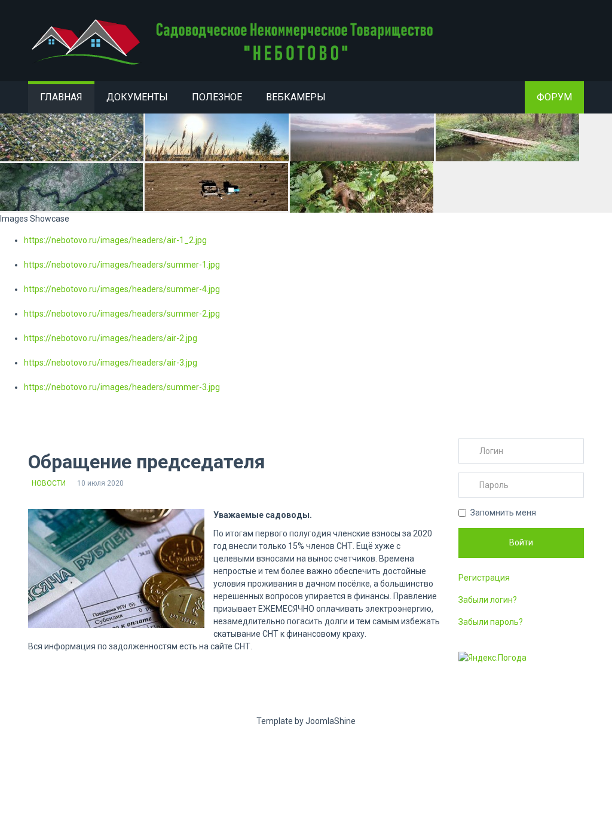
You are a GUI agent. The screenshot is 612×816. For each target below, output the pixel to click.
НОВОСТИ (49, 483)
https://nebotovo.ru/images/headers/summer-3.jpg (122, 387)
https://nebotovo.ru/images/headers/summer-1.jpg (122, 264)
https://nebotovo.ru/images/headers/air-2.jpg (110, 338)
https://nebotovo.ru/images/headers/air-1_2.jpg (115, 240)
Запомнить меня (503, 512)
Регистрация (484, 577)
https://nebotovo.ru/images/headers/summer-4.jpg (122, 289)
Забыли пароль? (490, 622)
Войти (521, 542)
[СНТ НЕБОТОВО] (234, 42)
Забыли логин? (487, 600)
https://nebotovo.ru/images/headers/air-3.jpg (110, 362)
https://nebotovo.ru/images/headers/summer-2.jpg (122, 313)
